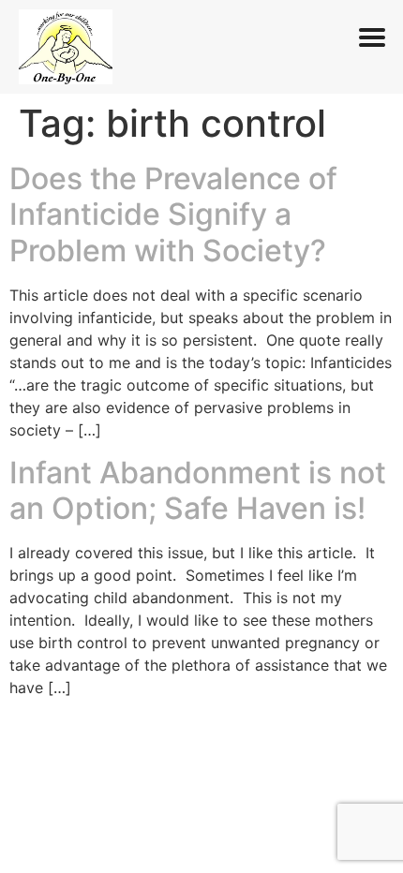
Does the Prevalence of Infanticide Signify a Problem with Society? (173, 214)
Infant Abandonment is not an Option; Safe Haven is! (197, 490)
